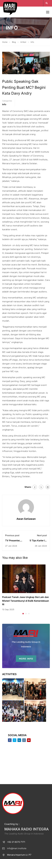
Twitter (14, 740)
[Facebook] (34, 487)
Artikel (23, 42)
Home (5, 42)
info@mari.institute (16, 848)
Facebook (10, 740)
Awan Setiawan (26, 518)
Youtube (29, 740)
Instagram (24, 740)
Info (32, 42)
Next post (42, 535)
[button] (23, 613)
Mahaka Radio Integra (26, 829)
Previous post (12, 535)
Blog (14, 42)
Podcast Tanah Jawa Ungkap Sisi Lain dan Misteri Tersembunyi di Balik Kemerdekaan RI (25, 601)
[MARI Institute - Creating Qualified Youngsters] (10, 8)
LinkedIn (19, 740)
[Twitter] (41, 487)
